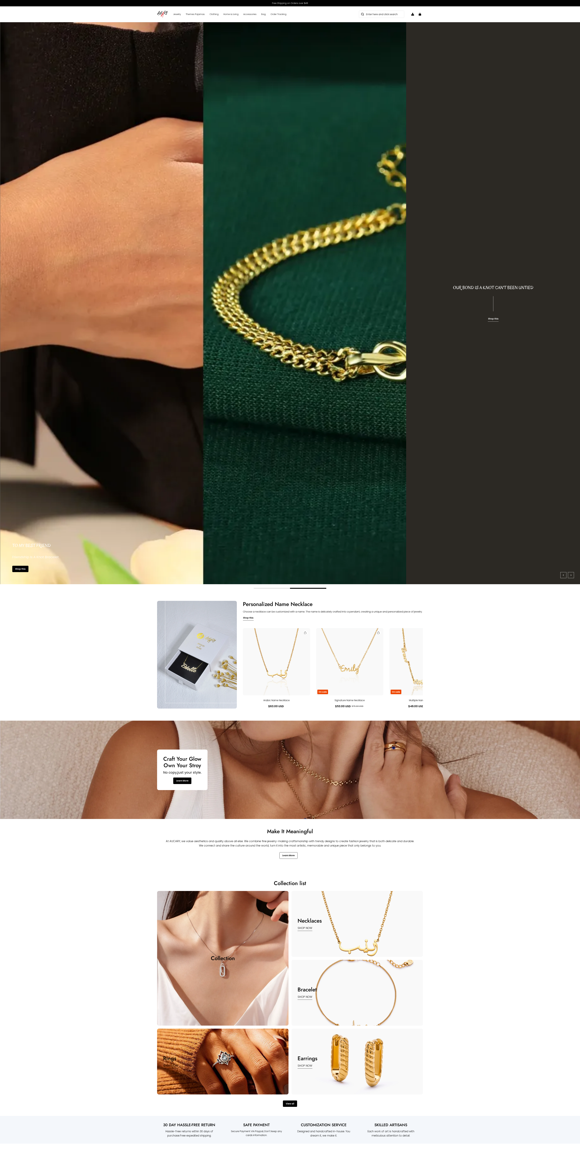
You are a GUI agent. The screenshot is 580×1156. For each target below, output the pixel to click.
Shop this (20, 568)
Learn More (182, 780)
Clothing (214, 14)
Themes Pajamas (195, 14)
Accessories (249, 14)
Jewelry (177, 14)
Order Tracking (278, 14)
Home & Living (230, 14)
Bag (263, 14)
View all (290, 1103)
